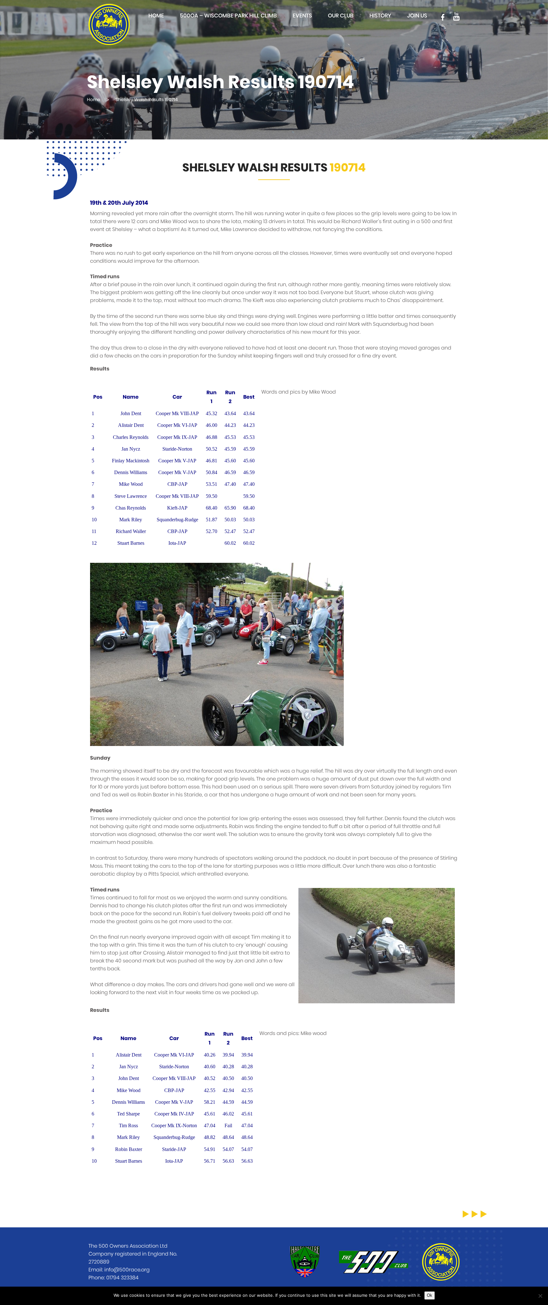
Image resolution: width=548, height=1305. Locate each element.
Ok (429, 1295)
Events (302, 15)
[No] (540, 1296)
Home (156, 15)
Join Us (417, 15)
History (380, 15)
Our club (341, 15)
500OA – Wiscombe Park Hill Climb (228, 15)
